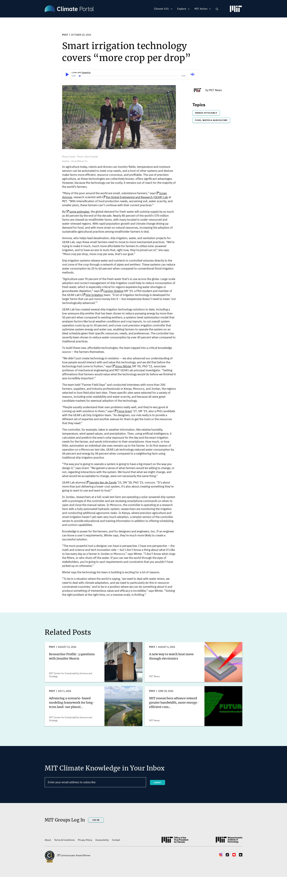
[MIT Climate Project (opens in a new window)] (175, 841)
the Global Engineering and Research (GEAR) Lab (137, 197)
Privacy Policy (85, 839)
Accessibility (102, 839)
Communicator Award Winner (75, 855)
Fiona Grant (124, 411)
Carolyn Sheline (113, 291)
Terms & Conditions (64, 839)
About (48, 839)
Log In (96, 820)
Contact (116, 839)
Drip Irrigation (94, 295)
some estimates (79, 211)
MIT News (215, 90)
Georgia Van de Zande (103, 482)
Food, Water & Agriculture (211, 120)
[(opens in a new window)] (236, 10)
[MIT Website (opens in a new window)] (229, 841)
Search (217, 9)
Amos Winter (123, 366)
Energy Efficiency (206, 113)
